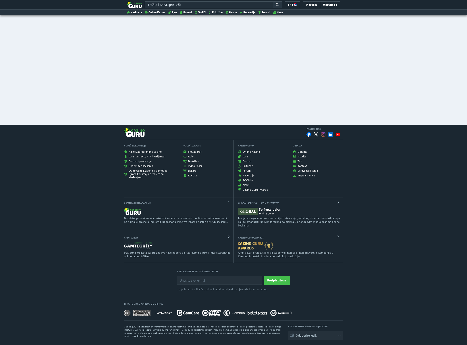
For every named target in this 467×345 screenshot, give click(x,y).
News (280, 12)
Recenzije (249, 12)
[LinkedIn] (330, 134)
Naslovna (136, 12)
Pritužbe (217, 12)
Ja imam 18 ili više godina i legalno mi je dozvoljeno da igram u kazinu (224, 289)
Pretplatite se (276, 280)
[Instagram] (323, 134)
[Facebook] (308, 134)
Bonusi (187, 12)
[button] (315, 335)
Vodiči (202, 12)
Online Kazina (156, 12)
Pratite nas (313, 129)
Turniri (266, 12)
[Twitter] (316, 134)
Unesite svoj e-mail (190, 278)
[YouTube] (338, 134)
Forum (233, 12)
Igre (174, 12)
